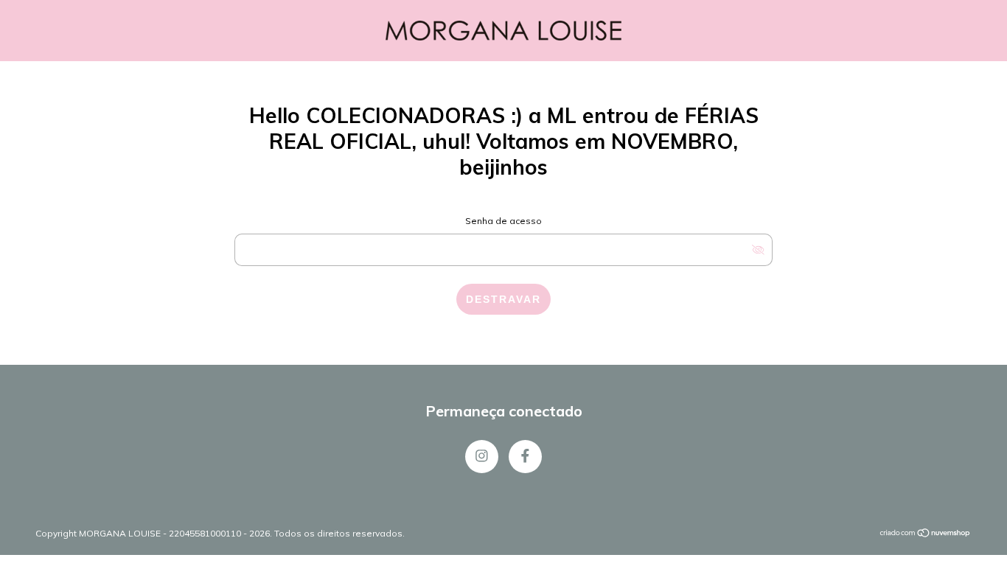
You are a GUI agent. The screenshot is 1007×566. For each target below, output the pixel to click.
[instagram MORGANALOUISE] (481, 456)
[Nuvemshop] (925, 534)
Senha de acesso (503, 220)
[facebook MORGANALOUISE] (525, 456)
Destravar (503, 299)
